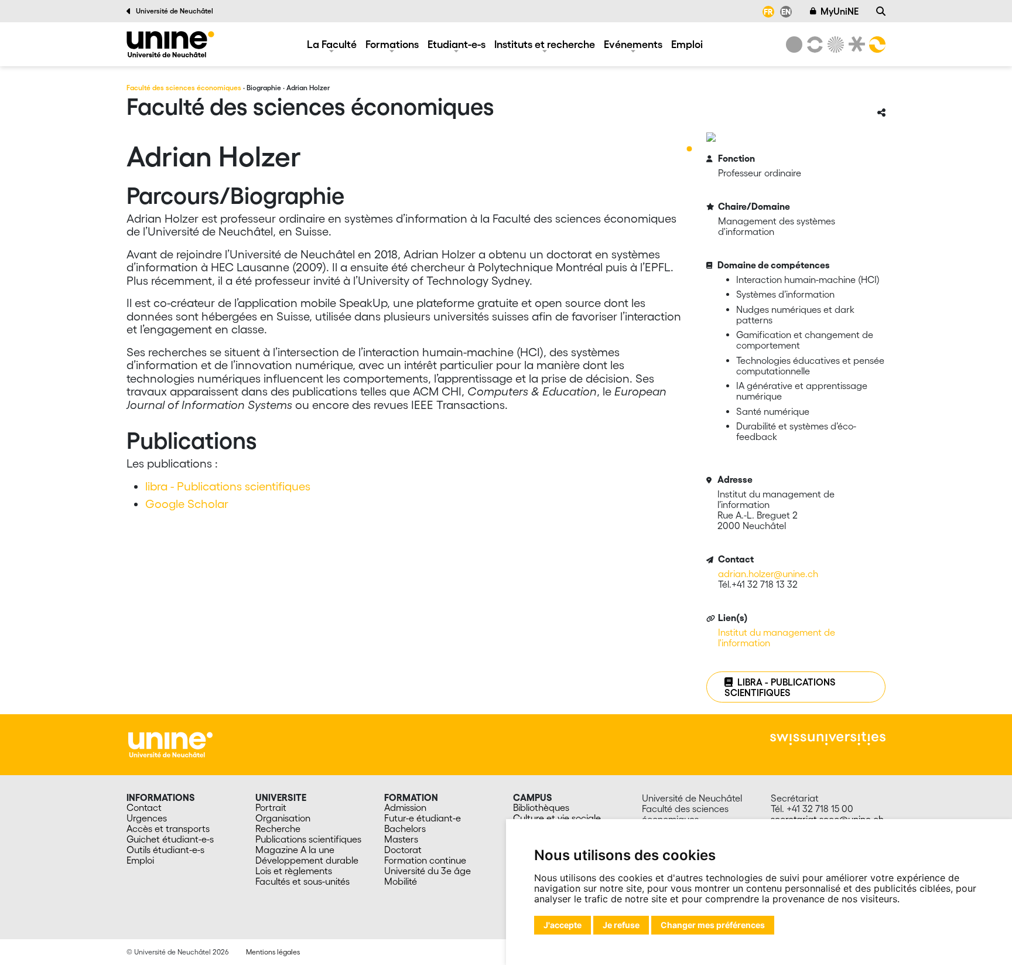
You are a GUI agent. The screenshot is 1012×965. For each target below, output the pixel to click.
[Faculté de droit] (854, 44)
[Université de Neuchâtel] (794, 44)
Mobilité (400, 881)
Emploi (687, 44)
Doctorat (403, 849)
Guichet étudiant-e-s (170, 839)
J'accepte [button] (562, 925)
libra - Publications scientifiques (227, 486)
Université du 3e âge (427, 870)
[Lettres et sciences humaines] (812, 44)
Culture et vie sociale (557, 818)
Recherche (277, 828)
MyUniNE (839, 11)
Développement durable (306, 860)
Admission (405, 807)
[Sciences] (834, 44)
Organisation (282, 818)
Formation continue (425, 860)
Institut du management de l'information (776, 637)
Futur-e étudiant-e (422, 818)
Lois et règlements (293, 870)
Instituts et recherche (544, 44)
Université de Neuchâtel (174, 11)
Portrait (270, 807)
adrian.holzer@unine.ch (768, 573)
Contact (144, 807)
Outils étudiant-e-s (165, 849)
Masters (401, 839)
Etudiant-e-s (457, 44)
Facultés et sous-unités (302, 881)
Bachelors (405, 828)
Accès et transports (168, 828)
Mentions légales (273, 952)
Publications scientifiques (308, 839)
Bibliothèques (541, 807)
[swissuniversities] (828, 738)
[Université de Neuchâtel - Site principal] (170, 743)
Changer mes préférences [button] (713, 925)
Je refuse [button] (621, 925)
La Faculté (332, 44)
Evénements (633, 44)
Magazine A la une (294, 849)
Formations (392, 44)
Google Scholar (186, 503)
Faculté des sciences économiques (183, 87)
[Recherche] (881, 11)
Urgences (146, 818)
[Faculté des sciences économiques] (170, 44)
